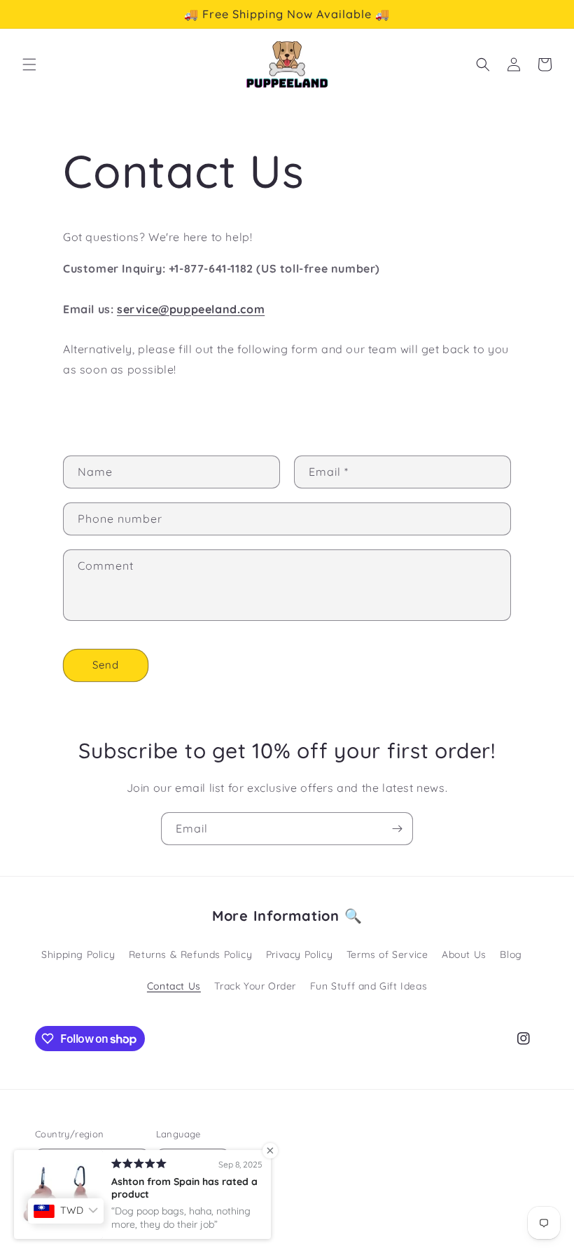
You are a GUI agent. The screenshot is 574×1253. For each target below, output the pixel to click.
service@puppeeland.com (191, 309)
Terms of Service (387, 954)
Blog (511, 954)
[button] (29, 64)
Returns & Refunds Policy (190, 954)
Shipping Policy (78, 954)
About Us (464, 954)
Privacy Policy (299, 954)
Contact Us (174, 986)
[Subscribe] (397, 828)
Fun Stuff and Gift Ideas (368, 986)
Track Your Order (255, 986)
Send (105, 664)
